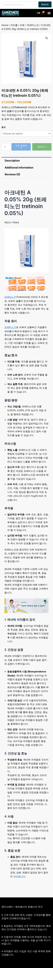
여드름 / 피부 (17, 25)
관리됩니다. (19, 876)
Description (12, 160)
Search (45, 4)
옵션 (3, 127)
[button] (49, 13)
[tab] (26, 160)
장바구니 (42, 147)
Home (4, 25)
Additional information (19, 167)
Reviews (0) (12, 174)
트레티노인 (33, 25)
